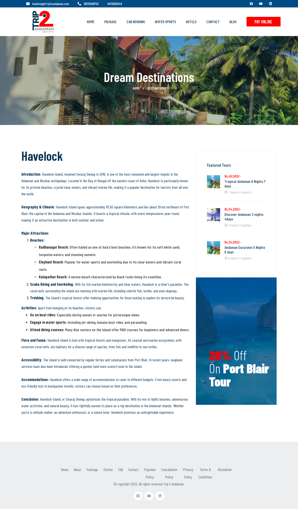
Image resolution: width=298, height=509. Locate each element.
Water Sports (165, 21)
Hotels (191, 21)
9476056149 (114, 4)
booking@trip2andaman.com (50, 4)
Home (90, 21)
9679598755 (91, 4)
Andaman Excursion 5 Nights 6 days (244, 249)
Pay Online (263, 21)
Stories (108, 469)
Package (110, 21)
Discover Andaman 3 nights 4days (243, 217)
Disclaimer (225, 469)
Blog (233, 21)
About (77, 469)
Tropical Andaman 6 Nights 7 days (244, 184)
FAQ (120, 469)
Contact (213, 21)
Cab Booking (136, 21)
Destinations (156, 88)
